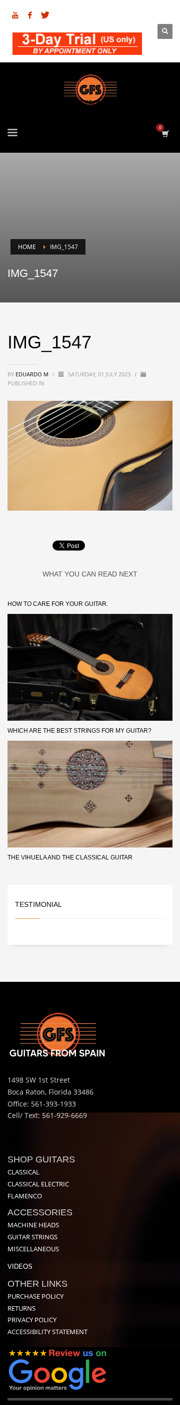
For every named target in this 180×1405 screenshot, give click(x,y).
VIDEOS (20, 1266)
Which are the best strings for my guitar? (80, 730)
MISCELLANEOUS (33, 1248)
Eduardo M (33, 374)
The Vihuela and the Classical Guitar (70, 857)
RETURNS (22, 1308)
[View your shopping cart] (164, 133)
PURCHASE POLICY (36, 1296)
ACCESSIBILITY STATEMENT (48, 1331)
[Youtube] (15, 14)
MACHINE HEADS (33, 1224)
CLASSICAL (24, 1171)
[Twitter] (45, 14)
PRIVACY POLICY (32, 1319)
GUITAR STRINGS (33, 1236)
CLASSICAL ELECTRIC (38, 1183)
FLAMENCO (25, 1195)
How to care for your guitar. (58, 603)
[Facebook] (30, 14)
